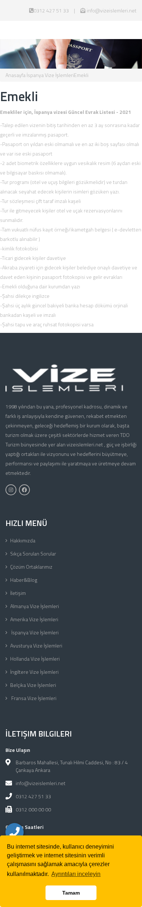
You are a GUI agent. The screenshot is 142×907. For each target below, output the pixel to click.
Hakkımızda (22, 540)
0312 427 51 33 (51, 10)
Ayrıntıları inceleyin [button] (75, 874)
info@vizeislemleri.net (111, 10)
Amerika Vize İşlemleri (34, 619)
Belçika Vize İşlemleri (33, 685)
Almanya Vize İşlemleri (34, 606)
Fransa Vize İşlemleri (33, 698)
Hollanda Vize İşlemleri (35, 658)
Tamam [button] (71, 893)
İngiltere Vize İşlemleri (34, 672)
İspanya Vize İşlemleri (49, 75)
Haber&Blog (23, 580)
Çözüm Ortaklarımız (31, 566)
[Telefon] (14, 832)
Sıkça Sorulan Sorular (33, 553)
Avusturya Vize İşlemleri (36, 645)
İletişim (18, 593)
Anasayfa (15, 75)
